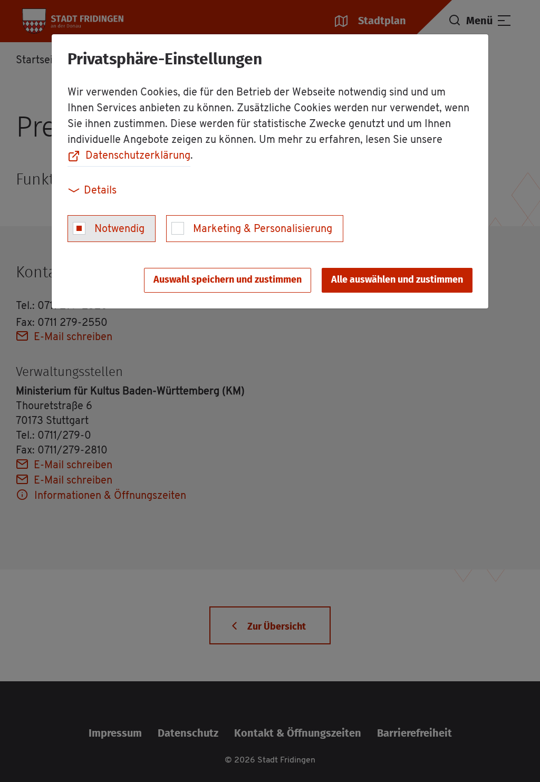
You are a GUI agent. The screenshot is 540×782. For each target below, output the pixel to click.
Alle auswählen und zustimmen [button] (397, 280)
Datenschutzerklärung (137, 156)
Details (100, 191)
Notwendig (119, 229)
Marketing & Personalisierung (262, 229)
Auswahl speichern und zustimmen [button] (227, 280)
